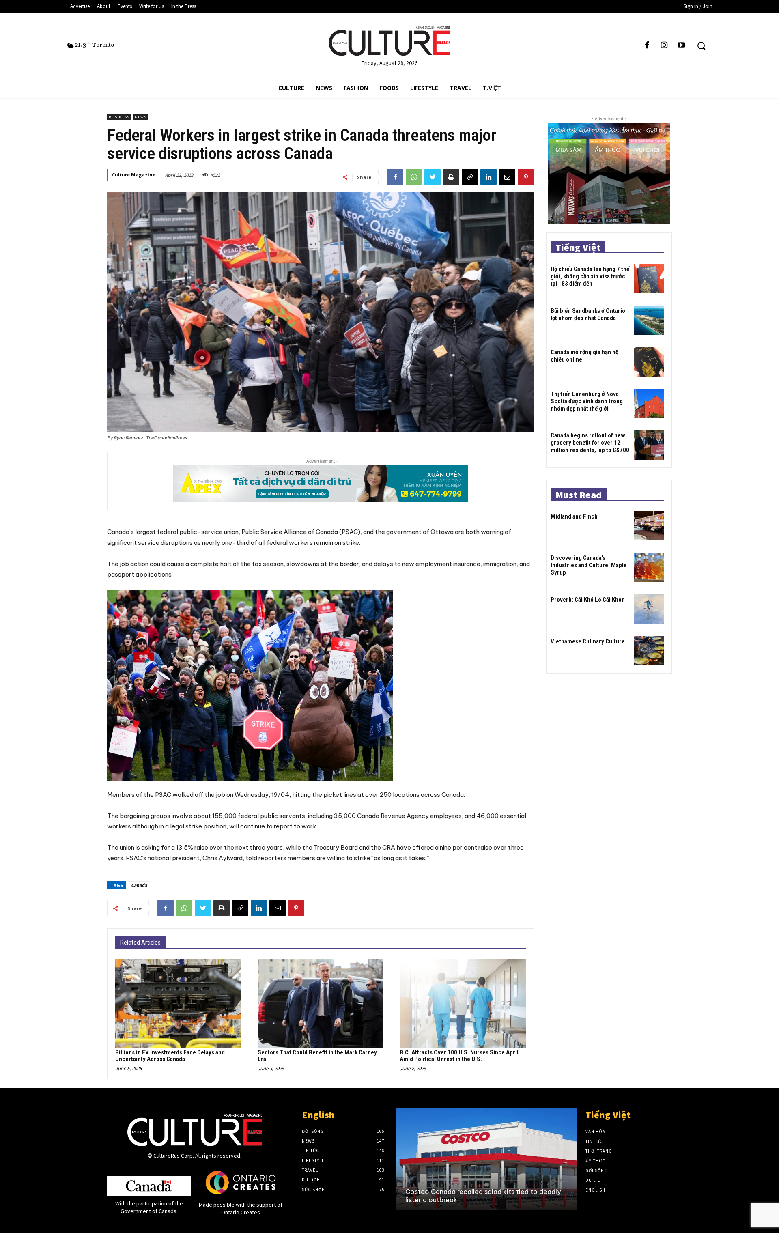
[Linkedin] (488, 177)
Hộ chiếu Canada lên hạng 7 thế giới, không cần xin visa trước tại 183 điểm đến (590, 276)
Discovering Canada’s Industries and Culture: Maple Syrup (589, 565)
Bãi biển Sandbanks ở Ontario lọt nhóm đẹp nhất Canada (588, 314)
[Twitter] (432, 177)
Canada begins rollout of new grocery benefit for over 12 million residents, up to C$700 (590, 443)
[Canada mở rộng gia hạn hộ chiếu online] (649, 362)
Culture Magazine (133, 175)
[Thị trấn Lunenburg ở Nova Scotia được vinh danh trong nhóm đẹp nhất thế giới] (649, 403)
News (140, 117)
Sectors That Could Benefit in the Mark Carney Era (317, 1056)
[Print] (451, 177)
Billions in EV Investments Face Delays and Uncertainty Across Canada (170, 1056)
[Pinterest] (526, 177)
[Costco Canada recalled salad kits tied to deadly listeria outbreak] (486, 1159)
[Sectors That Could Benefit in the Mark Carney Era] (321, 1003)
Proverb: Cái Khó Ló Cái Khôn (588, 599)
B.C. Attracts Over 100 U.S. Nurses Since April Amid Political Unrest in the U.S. (459, 1056)
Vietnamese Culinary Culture (588, 641)
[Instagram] (664, 45)
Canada (139, 885)
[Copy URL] (470, 177)
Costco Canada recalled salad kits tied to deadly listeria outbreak (483, 1195)
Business (119, 117)
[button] (701, 45)
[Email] (507, 177)
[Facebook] (647, 45)
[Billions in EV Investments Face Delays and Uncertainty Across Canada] (178, 1003)
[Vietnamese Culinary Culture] (649, 651)
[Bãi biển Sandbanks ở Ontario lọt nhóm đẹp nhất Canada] (649, 320)
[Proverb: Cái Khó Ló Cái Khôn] (649, 609)
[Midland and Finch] (649, 526)
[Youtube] (681, 45)
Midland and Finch (574, 516)
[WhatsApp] (414, 177)
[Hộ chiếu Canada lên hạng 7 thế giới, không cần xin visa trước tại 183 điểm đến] (649, 278)
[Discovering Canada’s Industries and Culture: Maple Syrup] (649, 567)
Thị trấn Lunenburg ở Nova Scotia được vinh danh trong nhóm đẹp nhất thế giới (587, 401)
